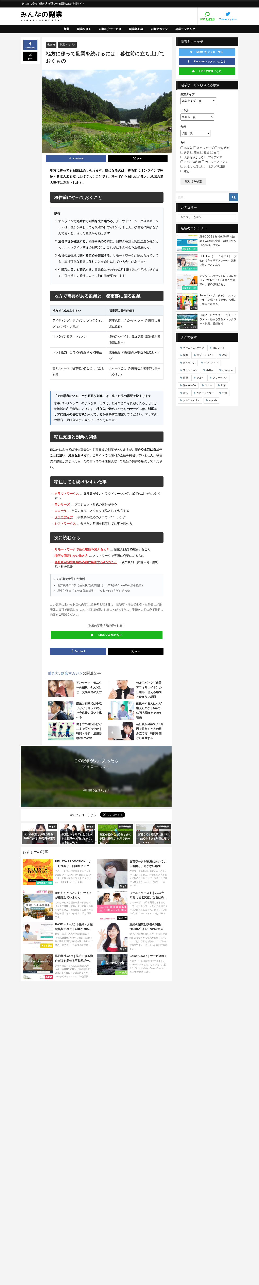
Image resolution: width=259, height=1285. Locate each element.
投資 (206, 152)
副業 (223, 385)
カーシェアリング (216, 161)
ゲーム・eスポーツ (193, 348)
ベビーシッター (205, 393)
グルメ (200, 377)
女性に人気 (190, 166)
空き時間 (223, 147)
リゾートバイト (205, 355)
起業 (186, 152)
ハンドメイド (211, 363)
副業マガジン (159, 29)
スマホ (208, 385)
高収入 (187, 147)
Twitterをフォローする (208, 52)
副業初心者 (136, 29)
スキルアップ (205, 147)
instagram (227, 370)
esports (213, 400)
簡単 (196, 152)
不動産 (210, 370)
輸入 (185, 393)
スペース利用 (192, 161)
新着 (66, 29)
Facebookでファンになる (208, 61)
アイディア (214, 157)
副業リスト (84, 29)
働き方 (51, 44)
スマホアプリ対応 (213, 166)
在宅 (216, 152)
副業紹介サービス (110, 29)
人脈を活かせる (193, 157)
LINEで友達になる (108, 635)
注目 (224, 393)
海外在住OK (189, 385)
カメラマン (189, 363)
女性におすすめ (191, 400)
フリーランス (220, 377)
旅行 (186, 171)
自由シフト (219, 348)
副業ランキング (185, 29)
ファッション (190, 370)
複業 (185, 355)
